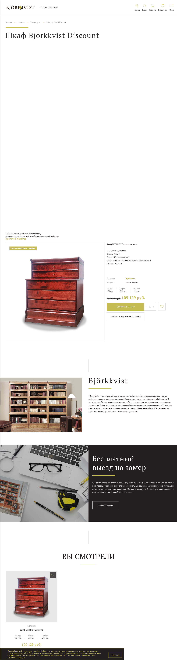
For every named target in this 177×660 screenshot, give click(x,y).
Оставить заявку (105, 505)
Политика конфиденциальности (80, 655)
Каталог (21, 22)
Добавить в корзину (125, 306)
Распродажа (36, 22)
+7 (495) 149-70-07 (49, 7)
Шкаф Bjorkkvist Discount (31, 629)
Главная (9, 22)
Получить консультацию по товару (125, 316)
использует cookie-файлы (35, 651)
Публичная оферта (16, 657)
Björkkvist (130, 278)
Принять (115, 655)
